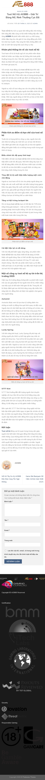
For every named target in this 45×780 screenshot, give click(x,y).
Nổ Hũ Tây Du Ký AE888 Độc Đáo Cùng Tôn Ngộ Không (11, 479)
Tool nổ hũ (6, 431)
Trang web (8, 540)
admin (35, 23)
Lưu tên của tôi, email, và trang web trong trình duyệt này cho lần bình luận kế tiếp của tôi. (21, 554)
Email (7, 530)
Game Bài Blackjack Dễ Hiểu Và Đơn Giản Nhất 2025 (34, 479)
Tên (6, 520)
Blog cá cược (22, 11)
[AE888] (22, 3)
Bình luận (8, 501)
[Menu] (5, 3)
